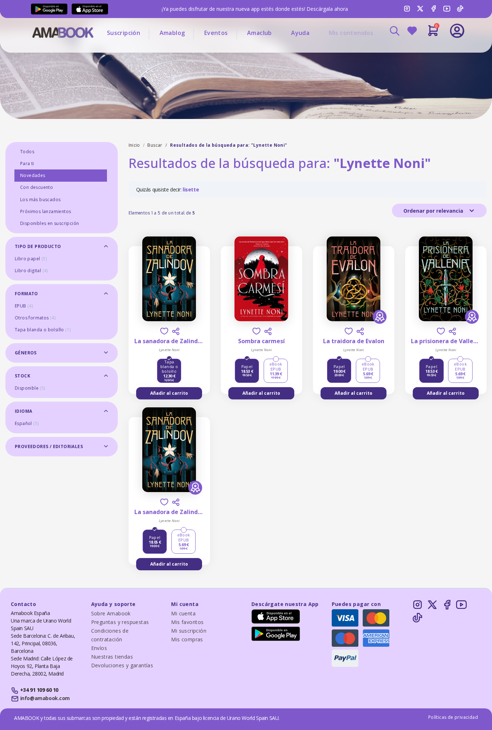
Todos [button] (27, 152)
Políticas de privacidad (453, 717)
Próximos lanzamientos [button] (45, 211)
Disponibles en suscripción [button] (49, 223)
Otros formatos (35, 318)
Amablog (172, 33)
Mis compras (187, 639)
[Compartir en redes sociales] (175, 331)
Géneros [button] (26, 353)
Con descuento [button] (36, 187)
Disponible (30, 388)
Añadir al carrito (169, 393)
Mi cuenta (183, 613)
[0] (433, 33)
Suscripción (123, 33)
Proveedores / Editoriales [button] (49, 446)
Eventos (216, 33)
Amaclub (259, 33)
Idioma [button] (23, 411)
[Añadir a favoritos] (164, 331)
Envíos (99, 648)
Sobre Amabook (111, 613)
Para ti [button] (27, 163)
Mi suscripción (188, 630)
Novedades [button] (32, 175)
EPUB (24, 306)
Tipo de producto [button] (38, 246)
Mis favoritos (187, 622)
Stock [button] (22, 376)
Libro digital (31, 270)
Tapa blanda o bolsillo (43, 330)
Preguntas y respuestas (120, 622)
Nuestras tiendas (112, 656)
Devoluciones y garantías (122, 665)
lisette (191, 189)
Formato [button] (26, 294)
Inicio (134, 145)
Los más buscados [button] (40, 199)
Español (27, 423)
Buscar (154, 145)
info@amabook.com (45, 698)
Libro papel (31, 259)
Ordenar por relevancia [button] (434, 210)
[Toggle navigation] (427, 50)
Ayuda (300, 33)
